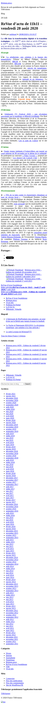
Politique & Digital (13, 305)
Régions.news (6, 3)
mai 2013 (9, 599)
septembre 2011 (12, 644)
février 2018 (10, 473)
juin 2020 (9, 411)
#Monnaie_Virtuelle (13, 309)
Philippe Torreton (20, 239)
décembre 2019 (12, 425)
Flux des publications (14, 681)
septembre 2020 (12, 405)
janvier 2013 (11, 608)
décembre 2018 (12, 451)
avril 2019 (10, 442)
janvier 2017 (11, 502)
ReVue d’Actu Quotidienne (16, 298)
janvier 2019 (11, 449)
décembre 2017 (12, 478)
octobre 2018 (11, 456)
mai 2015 (9, 546)
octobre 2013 (11, 588)
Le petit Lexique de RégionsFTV (19, 332)
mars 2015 (10, 551)
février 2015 (10, 553)
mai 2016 (9, 520)
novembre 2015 (12, 533)
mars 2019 (10, 445)
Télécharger (5, 693)
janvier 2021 (11, 396)
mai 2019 (9, 440)
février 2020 (10, 420)
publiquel (13, 34)
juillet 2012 (10, 622)
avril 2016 (10, 522)
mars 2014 (10, 577)
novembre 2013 (12, 586)
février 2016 (10, 526)
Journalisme (10, 658)
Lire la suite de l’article (28, 141)
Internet (9, 655)
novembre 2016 (12, 507)
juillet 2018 (10, 462)
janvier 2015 (11, 555)
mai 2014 (9, 573)
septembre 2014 (12, 564)
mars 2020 (10, 418)
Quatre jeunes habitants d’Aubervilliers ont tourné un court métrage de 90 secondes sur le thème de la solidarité (24, 152)
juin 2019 (9, 438)
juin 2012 (9, 624)
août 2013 (10, 593)
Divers (8, 653)
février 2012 (10, 633)
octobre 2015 (11, 535)
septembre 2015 (12, 538)
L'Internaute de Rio (25, 320)
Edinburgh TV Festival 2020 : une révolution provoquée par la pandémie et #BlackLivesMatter (24, 115)
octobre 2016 (11, 509)
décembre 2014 (12, 557)
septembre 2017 (12, 484)
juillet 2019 (10, 436)
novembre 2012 (12, 613)
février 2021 (10, 394)
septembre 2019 (12, 431)
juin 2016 (9, 518)
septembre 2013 (12, 591)
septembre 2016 (12, 511)
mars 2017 (10, 498)
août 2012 (10, 619)
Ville (8, 667)
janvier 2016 (11, 529)
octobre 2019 (11, 429)
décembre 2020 (12, 398)
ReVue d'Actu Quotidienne (11, 285)
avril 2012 (10, 628)
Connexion (10, 678)
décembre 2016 (12, 504)
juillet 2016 (10, 515)
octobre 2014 (11, 562)
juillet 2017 (10, 489)
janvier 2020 (11, 423)
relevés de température (37, 68)
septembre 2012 (12, 617)
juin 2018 (9, 465)
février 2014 (10, 580)
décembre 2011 (12, 637)
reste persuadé (19, 204)
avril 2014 (10, 575)
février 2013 (10, 606)
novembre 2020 (12, 400)
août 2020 (10, 407)
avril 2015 (10, 549)
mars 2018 (10, 471)
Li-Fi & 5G (10, 307)
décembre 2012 (12, 611)
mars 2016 (10, 524)
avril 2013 (10, 602)
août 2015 (10, 540)
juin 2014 (9, 571)
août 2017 (10, 487)
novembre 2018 (12, 453)
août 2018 (10, 460)
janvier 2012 (11, 635)
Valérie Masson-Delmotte (11, 237)
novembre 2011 (12, 639)
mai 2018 (9, 467)
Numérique (10, 660)
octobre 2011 (11, 641)
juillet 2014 (10, 568)
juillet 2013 (10, 595)
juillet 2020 (10, 409)
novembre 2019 (12, 427)
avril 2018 (10, 469)
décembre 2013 (12, 584)
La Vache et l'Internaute (25, 326)
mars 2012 (10, 630)
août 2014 (10, 566)
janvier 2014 (11, 582)
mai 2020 (9, 414)
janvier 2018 (11, 476)
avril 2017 (10, 495)
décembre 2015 (12, 531)
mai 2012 (9, 626)
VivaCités (10, 303)
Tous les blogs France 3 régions (13, 336)
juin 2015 (9, 544)
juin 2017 (9, 491)
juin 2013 (9, 597)
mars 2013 (10, 604)
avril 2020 (10, 416)
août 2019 (10, 434)
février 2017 (10, 500)
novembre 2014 (12, 560)
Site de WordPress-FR (14, 685)
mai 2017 (9, 493)
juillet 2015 (10, 542)
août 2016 (10, 513)
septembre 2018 (12, 458)
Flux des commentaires (15, 683)
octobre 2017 (11, 482)
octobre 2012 (11, 615)
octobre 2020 (11, 403)
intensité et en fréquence (32, 79)
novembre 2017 (12, 480)
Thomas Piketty (40, 237)
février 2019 (10, 447)
